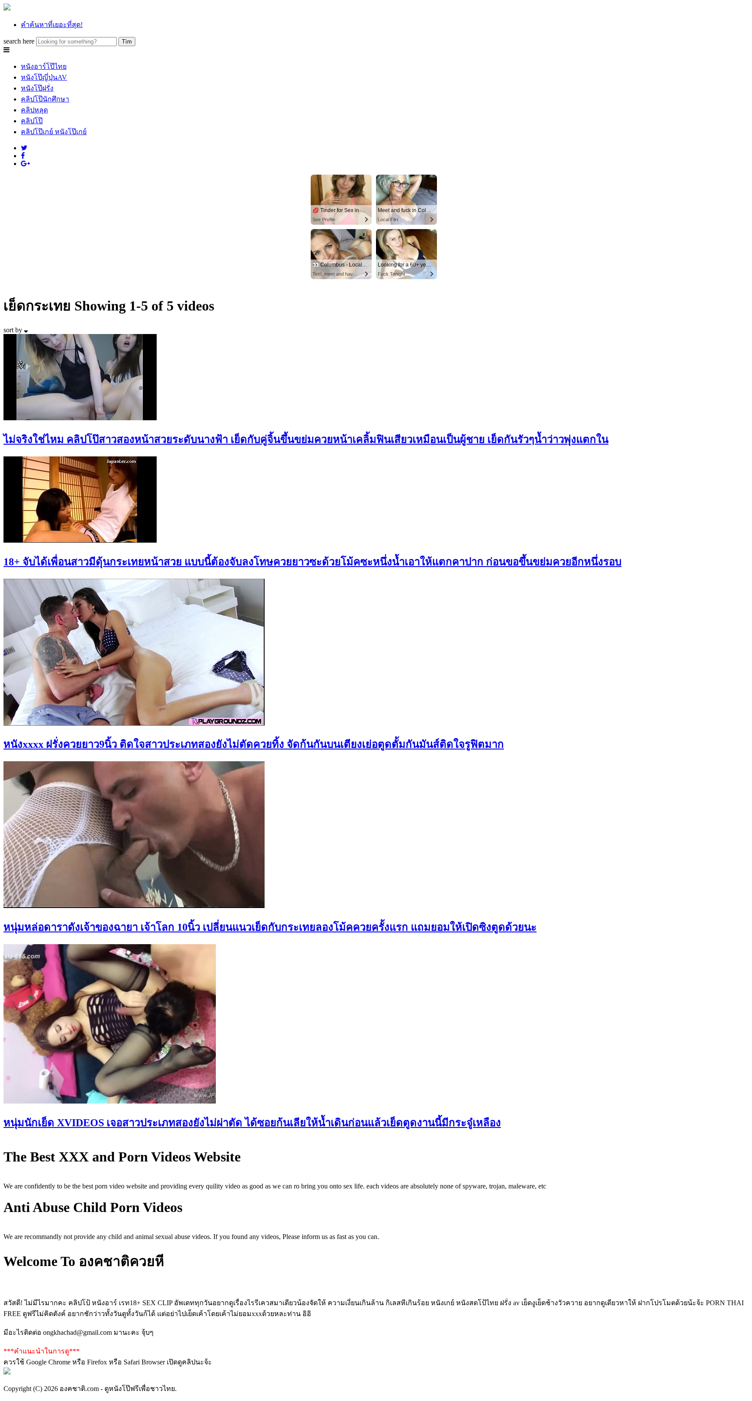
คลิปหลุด (34, 110)
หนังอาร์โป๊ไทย (44, 66)
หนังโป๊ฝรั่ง (37, 88)
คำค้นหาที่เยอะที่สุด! (52, 24)
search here (18, 41)
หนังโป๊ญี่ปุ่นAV (44, 77)
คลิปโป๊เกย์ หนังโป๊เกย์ (54, 131)
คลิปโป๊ (32, 121)
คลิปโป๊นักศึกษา (45, 99)
